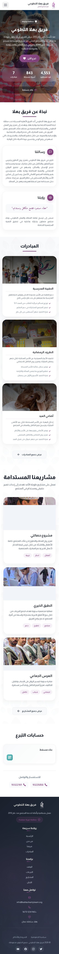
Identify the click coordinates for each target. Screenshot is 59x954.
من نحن (29, 841)
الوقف (29, 867)
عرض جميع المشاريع (32, 711)
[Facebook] (25, 949)
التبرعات (29, 872)
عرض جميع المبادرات (32, 454)
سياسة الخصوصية (38, 937)
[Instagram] (33, 949)
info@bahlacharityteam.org (29, 902)
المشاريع (29, 877)
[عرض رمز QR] (10, 757)
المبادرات (29, 851)
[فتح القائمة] (5, 5)
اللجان (29, 882)
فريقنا (29, 846)
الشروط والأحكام (20, 937)
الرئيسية (29, 836)
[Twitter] (41, 949)
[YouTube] (18, 949)
